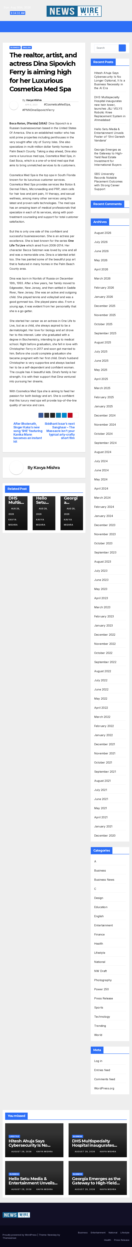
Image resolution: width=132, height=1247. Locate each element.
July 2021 (100, 790)
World (98, 1035)
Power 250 (101, 989)
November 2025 (105, 315)
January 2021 (103, 826)
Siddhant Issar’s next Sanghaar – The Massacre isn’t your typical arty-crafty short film (60, 431)
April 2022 (101, 707)
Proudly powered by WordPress (20, 1234)
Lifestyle (99, 952)
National (99, 962)
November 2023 (105, 534)
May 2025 (100, 369)
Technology (102, 1016)
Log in (98, 1061)
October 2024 (103, 433)
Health (98, 943)
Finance (99, 934)
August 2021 (102, 780)
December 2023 (105, 525)
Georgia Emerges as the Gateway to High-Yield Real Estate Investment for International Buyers (108, 157)
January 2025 (103, 406)
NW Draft (100, 971)
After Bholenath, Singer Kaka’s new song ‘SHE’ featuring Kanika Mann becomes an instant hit (27, 432)
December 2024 (105, 415)
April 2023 (101, 598)
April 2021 (101, 817)
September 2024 (105, 443)
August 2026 (102, 233)
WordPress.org (104, 1088)
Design (98, 898)
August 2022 (102, 671)
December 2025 (105, 306)
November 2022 (105, 643)
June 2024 (101, 470)
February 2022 (104, 726)
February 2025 (104, 397)
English (27, 48)
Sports (98, 1007)
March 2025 (102, 388)
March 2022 (102, 717)
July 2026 (101, 242)
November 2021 (105, 753)
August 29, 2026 (21, 1151)
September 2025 (105, 333)
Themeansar (9, 1237)
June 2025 (101, 360)
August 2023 (102, 561)
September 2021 (105, 771)
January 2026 (103, 296)
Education (100, 907)
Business (15, 48)
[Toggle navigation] (68, 26)
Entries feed (102, 1070)
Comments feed (104, 1079)
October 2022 (103, 653)
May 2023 (100, 589)
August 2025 (102, 342)
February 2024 (104, 506)
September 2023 (105, 552)
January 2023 (103, 625)
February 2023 (104, 616)
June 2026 (101, 251)
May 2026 (101, 260)
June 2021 (101, 799)
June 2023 (101, 580)
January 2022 (103, 735)
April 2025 (101, 379)
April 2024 (101, 488)
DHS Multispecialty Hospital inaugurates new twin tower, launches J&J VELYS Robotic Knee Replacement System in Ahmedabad (109, 108)
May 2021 (100, 808)
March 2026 (102, 278)
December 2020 (105, 835)
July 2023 (100, 570)
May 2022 (100, 698)
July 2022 (100, 680)
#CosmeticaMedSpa (57, 104)
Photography (103, 980)
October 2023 (103, 543)
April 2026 (101, 269)
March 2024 (102, 497)
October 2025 (103, 324)
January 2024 (103, 516)
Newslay (52, 1234)
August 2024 (102, 452)
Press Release (103, 998)
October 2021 (103, 762)
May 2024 (101, 479)
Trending (100, 1025)
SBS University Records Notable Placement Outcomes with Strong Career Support (108, 181)
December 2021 (104, 744)
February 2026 (104, 287)
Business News (104, 879)
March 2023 (102, 607)
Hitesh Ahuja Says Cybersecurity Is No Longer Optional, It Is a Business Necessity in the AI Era (109, 80)
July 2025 (100, 351)
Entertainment (103, 925)
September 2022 (105, 662)
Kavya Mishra (34, 100)
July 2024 (101, 461)
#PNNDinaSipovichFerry (38, 110)
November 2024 (105, 424)
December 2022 (105, 634)
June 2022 (101, 689)
